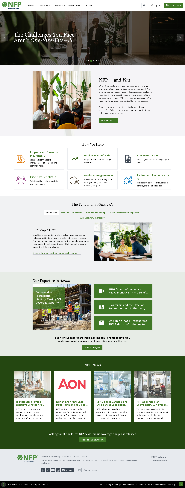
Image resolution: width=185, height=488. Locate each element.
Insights (31, 5)
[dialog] (3, 484)
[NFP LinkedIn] (48, 470)
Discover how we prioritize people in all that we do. (57, 253)
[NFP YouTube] (53, 470)
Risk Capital (58, 5)
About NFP (45, 456)
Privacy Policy (128, 484)
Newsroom (66, 456)
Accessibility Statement (157, 484)
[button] (181, 484)
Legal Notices (141, 484)
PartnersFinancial (160, 460)
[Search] (144, 5)
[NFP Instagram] (58, 470)
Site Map (171, 484)
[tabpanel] (92, 243)
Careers (76, 456)
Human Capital (74, 5)
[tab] (86, 61)
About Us (89, 5)
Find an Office (174, 5)
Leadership (55, 456)
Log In (157, 5)
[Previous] (4, 37)
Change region (90, 470)
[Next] (180, 37)
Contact (84, 456)
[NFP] (12, 5)
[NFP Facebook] (43, 470)
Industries (44, 5)
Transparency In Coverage (110, 484)
